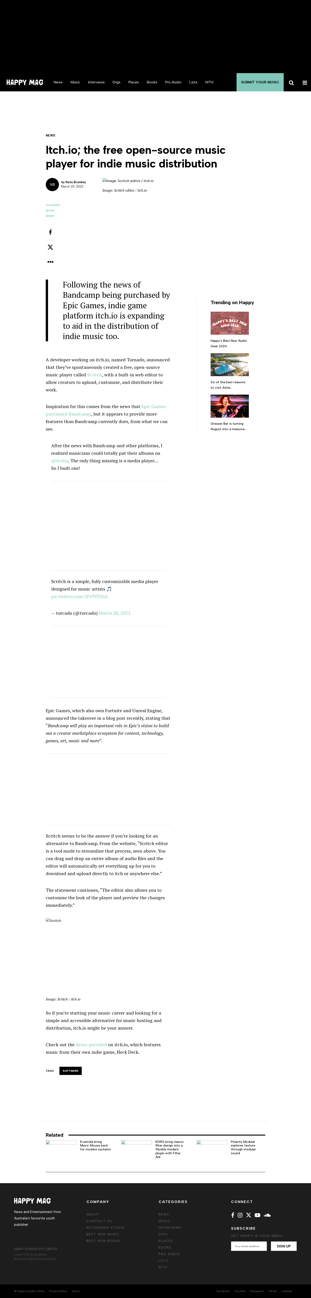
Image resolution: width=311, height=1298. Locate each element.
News (58, 82)
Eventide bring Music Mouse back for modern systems (95, 1145)
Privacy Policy (58, 1291)
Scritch (94, 375)
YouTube (240, 1291)
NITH (209, 82)
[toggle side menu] (304, 82)
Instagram (257, 1291)
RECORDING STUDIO (106, 1228)
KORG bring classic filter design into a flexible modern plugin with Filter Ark (170, 1149)
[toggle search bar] (290, 82)
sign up (284, 1246)
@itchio (59, 461)
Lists (193, 82)
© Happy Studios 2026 (29, 1291)
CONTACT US (99, 1221)
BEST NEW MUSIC (103, 1234)
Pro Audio (173, 82)
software (71, 1070)
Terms (76, 1291)
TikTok (272, 1291)
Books (152, 82)
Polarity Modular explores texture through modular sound (243, 1147)
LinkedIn (286, 1291)
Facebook (223, 1291)
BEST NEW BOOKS (103, 1241)
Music (75, 82)
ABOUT (93, 1214)
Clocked (53, 205)
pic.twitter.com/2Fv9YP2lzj (79, 596)
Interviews (96, 82)
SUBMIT (260, 82)
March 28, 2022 (114, 613)
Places (133, 82)
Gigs (116, 82)
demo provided (91, 1044)
